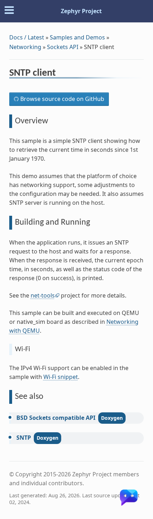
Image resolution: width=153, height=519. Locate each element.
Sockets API (62, 47)
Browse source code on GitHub (61, 99)
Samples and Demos (77, 37)
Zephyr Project (81, 11)
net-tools (43, 295)
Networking (25, 47)
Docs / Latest (26, 37)
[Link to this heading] (60, 73)
